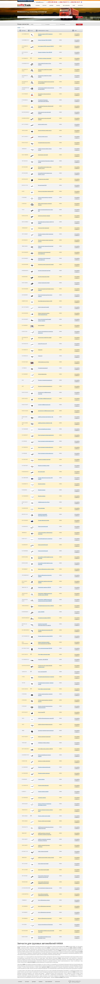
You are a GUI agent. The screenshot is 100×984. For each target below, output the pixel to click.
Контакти (80, 5)
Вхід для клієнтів (22, 0)
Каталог (44, 5)
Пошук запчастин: (23, 24)
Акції (74, 5)
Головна (38, 5)
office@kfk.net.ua (40, 2)
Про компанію (66, 5)
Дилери (51, 5)
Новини (58, 5)
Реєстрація (30, 0)
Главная (18, 27)
